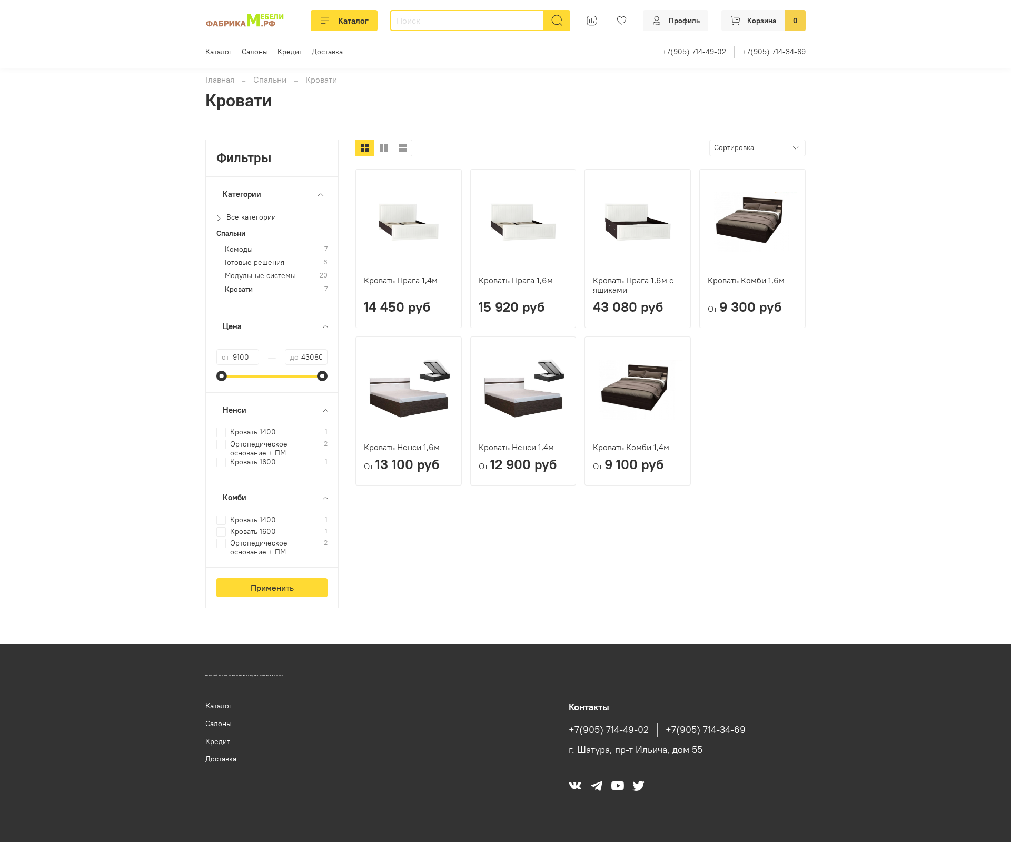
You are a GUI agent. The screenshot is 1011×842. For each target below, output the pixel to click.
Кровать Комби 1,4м (631, 447)
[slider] (222, 376)
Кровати (239, 289)
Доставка (327, 51)
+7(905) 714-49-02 (694, 51)
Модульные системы (260, 275)
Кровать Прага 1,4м (401, 280)
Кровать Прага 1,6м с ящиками (633, 285)
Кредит (289, 51)
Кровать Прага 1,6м (516, 280)
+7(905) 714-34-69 (774, 51)
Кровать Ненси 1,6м (402, 447)
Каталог (353, 20)
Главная (219, 79)
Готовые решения (254, 262)
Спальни (269, 79)
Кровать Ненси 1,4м (516, 447)
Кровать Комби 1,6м (746, 280)
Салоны (255, 51)
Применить (272, 587)
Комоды (239, 249)
